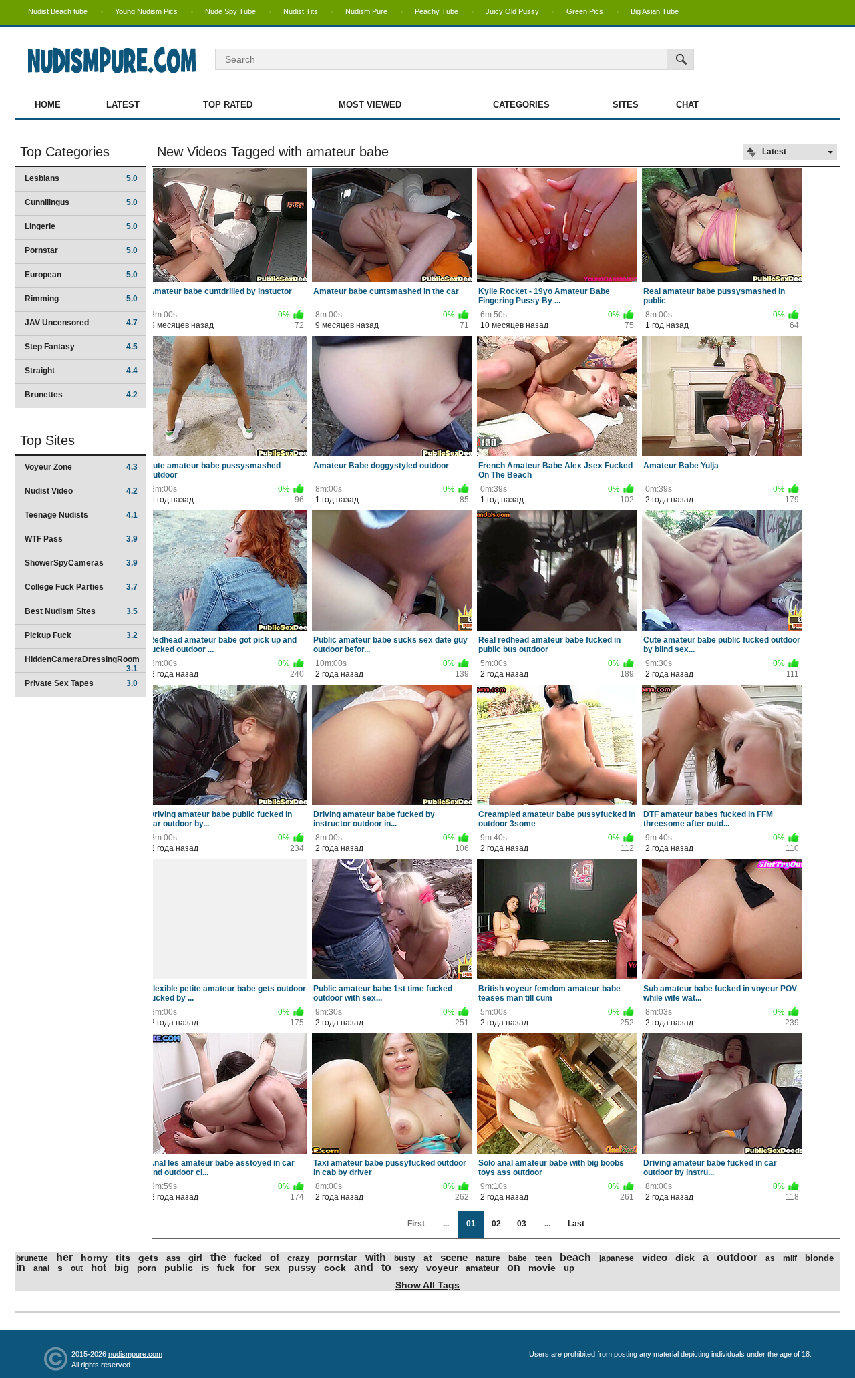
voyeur (442, 1267)
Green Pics (584, 11)
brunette (32, 1258)
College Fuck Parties (81, 587)
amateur (482, 1268)
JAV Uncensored (81, 322)
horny (94, 1257)
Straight (81, 370)
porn (146, 1268)
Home (48, 105)
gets (148, 1257)
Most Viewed (370, 105)
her (64, 1257)
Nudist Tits (300, 11)
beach (575, 1257)
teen (543, 1258)
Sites (626, 105)
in (20, 1267)
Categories (521, 105)
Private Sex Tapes (81, 683)
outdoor (737, 1257)
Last (576, 1223)
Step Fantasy (81, 346)
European (81, 274)
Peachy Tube (436, 11)
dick (685, 1257)
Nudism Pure (366, 11)
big (121, 1267)
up (569, 1268)
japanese (616, 1258)
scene (454, 1257)
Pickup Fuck (81, 635)
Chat (687, 105)
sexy (408, 1268)
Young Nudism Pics (146, 11)
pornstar (337, 1257)
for (249, 1267)
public (178, 1267)
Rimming (81, 298)
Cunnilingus (81, 202)
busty (404, 1258)
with (375, 1257)
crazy (298, 1258)
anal (41, 1268)
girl (195, 1258)
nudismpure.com (135, 1354)
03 (521, 1223)
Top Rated (227, 105)
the (218, 1257)
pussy (302, 1267)
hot (98, 1267)
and (363, 1267)
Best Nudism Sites (81, 611)
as (770, 1258)
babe (517, 1258)
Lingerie (81, 226)
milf (790, 1258)
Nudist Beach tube (58, 11)
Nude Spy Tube (230, 11)
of (274, 1257)
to (386, 1267)
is (205, 1267)
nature (488, 1258)
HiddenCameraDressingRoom (82, 664)
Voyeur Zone (81, 467)
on (513, 1267)
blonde (819, 1258)
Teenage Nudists (81, 515)
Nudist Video (81, 491)
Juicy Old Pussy (512, 11)
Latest (123, 105)
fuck (225, 1268)
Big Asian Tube (655, 11)
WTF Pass (81, 539)
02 (496, 1223)
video (654, 1257)
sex (272, 1267)
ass (173, 1258)
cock (335, 1267)
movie (542, 1267)
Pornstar (81, 250)
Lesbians (81, 178)
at (427, 1257)
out (77, 1268)
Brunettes (81, 394)
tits (123, 1257)
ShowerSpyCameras (81, 563)
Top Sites (47, 440)
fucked (248, 1258)
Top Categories (65, 151)
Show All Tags (427, 1285)
